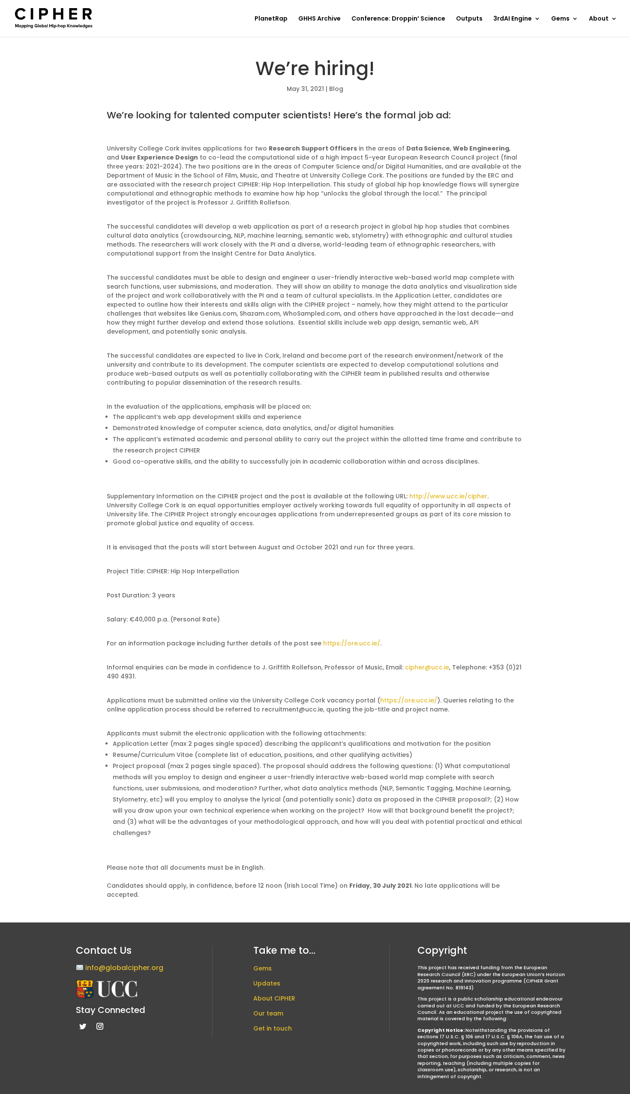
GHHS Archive (319, 19)
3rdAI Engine (512, 19)
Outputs (469, 19)
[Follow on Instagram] (100, 1026)
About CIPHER (274, 998)
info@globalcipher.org (124, 968)
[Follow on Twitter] (83, 1026)
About (599, 19)
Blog (336, 88)
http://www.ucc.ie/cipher (448, 496)
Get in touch (272, 1028)
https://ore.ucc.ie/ (351, 643)
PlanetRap (271, 19)
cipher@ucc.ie (427, 667)
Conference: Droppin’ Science (398, 19)
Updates (266, 983)
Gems (560, 19)
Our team (268, 1013)
